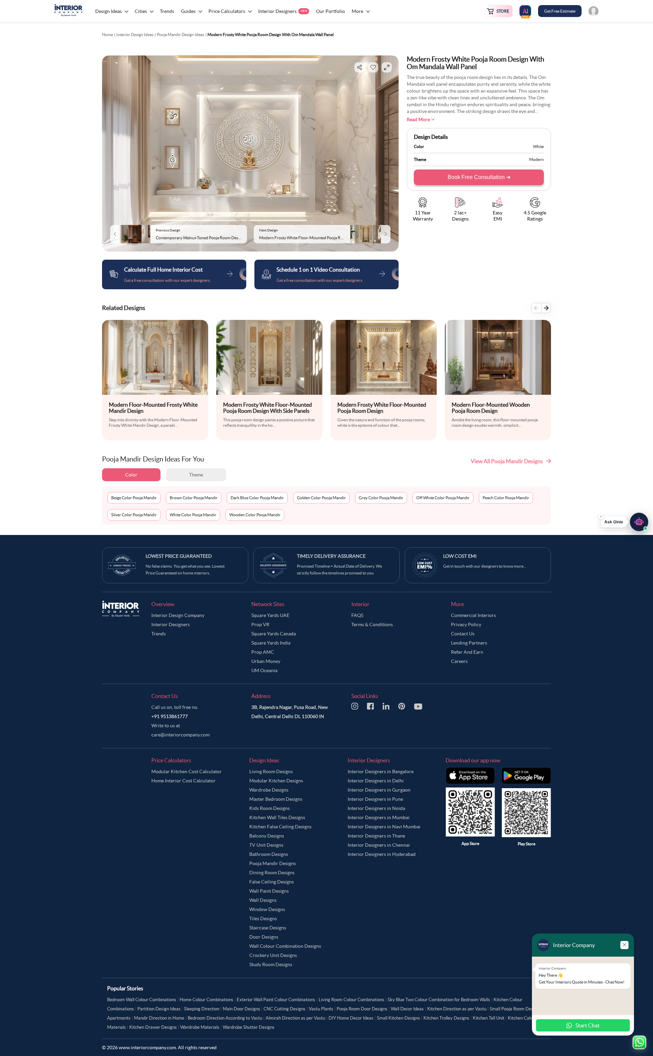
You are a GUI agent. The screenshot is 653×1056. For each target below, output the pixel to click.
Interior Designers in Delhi (376, 780)
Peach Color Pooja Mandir (506, 497)
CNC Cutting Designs (284, 1008)
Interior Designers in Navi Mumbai (384, 826)
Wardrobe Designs (268, 790)
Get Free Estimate (559, 11)
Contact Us (462, 633)
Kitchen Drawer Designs (153, 1027)
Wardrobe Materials (199, 1027)
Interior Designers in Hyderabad (382, 854)
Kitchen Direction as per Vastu (456, 1008)
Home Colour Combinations (206, 999)
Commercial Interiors (473, 615)
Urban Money (265, 661)
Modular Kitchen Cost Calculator (186, 771)
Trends (158, 633)
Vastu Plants (321, 1008)
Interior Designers (170, 624)
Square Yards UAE (270, 615)
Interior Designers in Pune (375, 799)
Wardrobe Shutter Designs (248, 1027)
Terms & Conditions (372, 624)
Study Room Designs (270, 964)
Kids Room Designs (269, 808)
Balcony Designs (266, 836)
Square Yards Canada (273, 633)
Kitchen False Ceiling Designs (280, 826)
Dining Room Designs (272, 872)
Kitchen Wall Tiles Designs (277, 817)
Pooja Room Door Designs (362, 1008)
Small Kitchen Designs (398, 1018)
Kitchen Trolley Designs (446, 1018)
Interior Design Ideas (134, 34)
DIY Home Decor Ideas (351, 1018)
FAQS (357, 615)
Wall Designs (263, 900)
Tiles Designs (263, 918)
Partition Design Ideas (159, 1008)
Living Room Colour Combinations (351, 999)
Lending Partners (469, 643)
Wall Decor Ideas (407, 1008)
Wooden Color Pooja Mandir (255, 515)
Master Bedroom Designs (275, 799)
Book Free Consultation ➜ (479, 177)
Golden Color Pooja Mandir (321, 497)
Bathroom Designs (268, 854)
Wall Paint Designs (269, 891)
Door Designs (263, 937)
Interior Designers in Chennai (379, 845)
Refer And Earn (467, 652)
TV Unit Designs (266, 845)
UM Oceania (264, 670)
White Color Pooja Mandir (193, 515)
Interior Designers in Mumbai (378, 817)
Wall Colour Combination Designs (285, 946)
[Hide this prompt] (601, 518)
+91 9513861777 (169, 716)
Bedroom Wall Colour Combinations (141, 999)
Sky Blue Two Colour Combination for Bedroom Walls (439, 999)
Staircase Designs (267, 927)
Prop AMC (262, 652)
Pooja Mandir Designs (272, 863)
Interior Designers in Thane (376, 836)
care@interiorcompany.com (180, 734)
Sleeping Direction (201, 1008)
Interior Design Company (177, 615)
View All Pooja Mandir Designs (507, 461)
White (538, 146)
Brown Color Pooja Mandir (194, 497)
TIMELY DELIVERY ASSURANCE (331, 556)
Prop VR (260, 624)
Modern (536, 159)
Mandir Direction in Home (159, 1018)
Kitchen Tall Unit (488, 1018)
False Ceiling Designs (271, 881)
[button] (624, 524)
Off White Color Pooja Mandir (443, 497)
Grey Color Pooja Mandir (381, 497)
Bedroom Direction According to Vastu (225, 1018)
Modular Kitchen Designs (276, 780)
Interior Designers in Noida (376, 808)
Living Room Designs (271, 771)
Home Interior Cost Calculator (183, 780)
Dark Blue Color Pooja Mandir (257, 497)
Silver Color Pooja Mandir (134, 515)
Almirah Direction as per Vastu (295, 1018)
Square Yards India (270, 643)
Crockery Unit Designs (273, 955)
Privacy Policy (466, 624)
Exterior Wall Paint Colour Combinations (276, 999)
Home (107, 34)
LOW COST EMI (459, 556)
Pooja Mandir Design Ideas (180, 34)
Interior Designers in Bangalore (381, 771)
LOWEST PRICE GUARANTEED (179, 556)
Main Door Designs (241, 1008)
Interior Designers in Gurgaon (379, 790)
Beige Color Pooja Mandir (134, 497)
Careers (459, 661)
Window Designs (267, 909)
